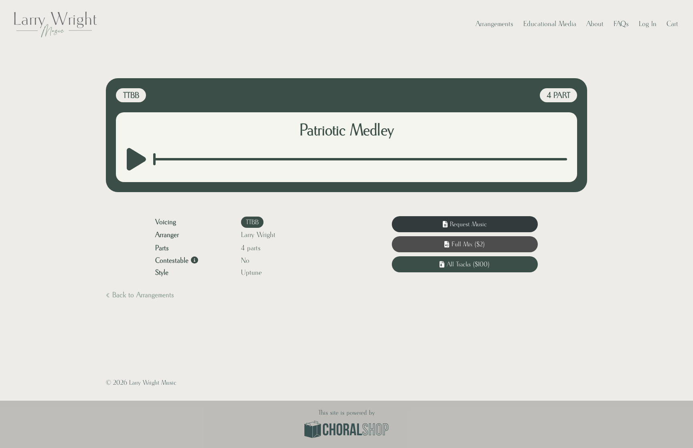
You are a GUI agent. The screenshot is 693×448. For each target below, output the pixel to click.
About (595, 24)
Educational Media (549, 24)
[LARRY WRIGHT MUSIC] (55, 24)
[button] (464, 244)
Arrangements (494, 24)
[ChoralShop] (346, 430)
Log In (648, 24)
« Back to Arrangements (140, 295)
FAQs (621, 24)
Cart (672, 24)
